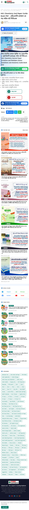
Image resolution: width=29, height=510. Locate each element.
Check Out (3, 504)
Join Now (25, 29)
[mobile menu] (2, 2)
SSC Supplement (12, 469)
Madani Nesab (5, 445)
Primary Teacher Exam (21, 459)
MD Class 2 (24, 445)
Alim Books (24, 374)
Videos (16, 474)
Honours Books (23, 418)
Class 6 (18, 386)
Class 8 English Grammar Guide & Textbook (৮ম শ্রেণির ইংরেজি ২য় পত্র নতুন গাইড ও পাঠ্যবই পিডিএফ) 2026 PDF (17, 347)
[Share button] (23, 112)
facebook (9, 295)
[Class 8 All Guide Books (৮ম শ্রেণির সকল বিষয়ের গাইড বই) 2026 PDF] (4, 361)
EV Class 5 (16, 396)
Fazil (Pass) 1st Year (13, 403)
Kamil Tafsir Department (20, 440)
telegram (9, 291)
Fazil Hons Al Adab (6, 411)
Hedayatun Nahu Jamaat (7, 418)
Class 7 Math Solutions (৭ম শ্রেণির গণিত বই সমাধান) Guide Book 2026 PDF (18, 354)
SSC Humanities (23, 467)
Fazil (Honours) (20, 401)
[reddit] (20, 496)
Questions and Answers (15, 462)
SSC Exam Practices (14, 467)
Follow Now (24, 103)
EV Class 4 (10, 396)
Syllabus (11, 472)
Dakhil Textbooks (5, 394)
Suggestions (4, 472)
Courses (3, 391)
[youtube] (12, 496)
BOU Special (10, 384)
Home (2, 9)
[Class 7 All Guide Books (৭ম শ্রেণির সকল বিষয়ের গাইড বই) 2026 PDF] (4, 331)
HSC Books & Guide (17, 421)
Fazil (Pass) (4, 403)
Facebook (11, 112)
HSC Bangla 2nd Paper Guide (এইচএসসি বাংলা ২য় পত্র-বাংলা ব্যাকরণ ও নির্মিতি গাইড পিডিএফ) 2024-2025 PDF (14, 202)
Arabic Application (6, 377)
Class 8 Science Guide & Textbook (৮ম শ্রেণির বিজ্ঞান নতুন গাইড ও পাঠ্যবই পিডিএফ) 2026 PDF (18, 339)
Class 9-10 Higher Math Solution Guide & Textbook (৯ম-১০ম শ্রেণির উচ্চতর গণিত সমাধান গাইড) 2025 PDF (18, 324)
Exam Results (5, 401)
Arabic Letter (19, 379)
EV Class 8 (10, 399)
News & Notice (15, 455)
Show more (25, 130)
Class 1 (16, 384)
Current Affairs (10, 391)
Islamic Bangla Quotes (6, 430)
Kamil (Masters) (20, 435)
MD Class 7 (4, 450)
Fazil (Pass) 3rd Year (17, 406)
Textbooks (4, 474)
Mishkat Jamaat (5, 452)
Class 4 (8, 386)
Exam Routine (12, 401)
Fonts (3, 416)
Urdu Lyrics (10, 474)
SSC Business (5, 467)
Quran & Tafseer (5, 464)
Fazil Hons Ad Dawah (20, 408)
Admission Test (5, 374)
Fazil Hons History (6, 413)
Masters (12, 445)
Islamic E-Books (16, 430)
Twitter (16, 112)
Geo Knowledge (9, 416)
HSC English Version (14, 423)
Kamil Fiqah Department (19, 438)
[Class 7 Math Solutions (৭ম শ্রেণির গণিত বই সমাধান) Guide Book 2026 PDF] (4, 354)
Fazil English (11, 408)
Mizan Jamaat (14, 452)
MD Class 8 (10, 450)
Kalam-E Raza (12, 435)
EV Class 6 (23, 396)
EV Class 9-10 (17, 399)
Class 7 (23, 386)
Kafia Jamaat (5, 435)
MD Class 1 (18, 445)
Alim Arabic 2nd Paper (15, 374)
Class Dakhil (22, 389)
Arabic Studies (5, 382)
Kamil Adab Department (7, 438)
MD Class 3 (4, 447)
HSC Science (7, 9)
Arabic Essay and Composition (8, 379)
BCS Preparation (21, 382)
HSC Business (5, 423)
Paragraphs (4, 457)
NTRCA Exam (23, 455)
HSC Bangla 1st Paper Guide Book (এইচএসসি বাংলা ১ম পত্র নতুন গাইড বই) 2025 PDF (14, 177)
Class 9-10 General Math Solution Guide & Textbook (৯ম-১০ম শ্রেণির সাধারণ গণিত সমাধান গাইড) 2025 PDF (18, 308)
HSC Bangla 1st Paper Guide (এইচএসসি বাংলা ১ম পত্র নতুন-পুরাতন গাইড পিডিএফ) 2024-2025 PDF (14, 227)
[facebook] (9, 496)
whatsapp (22, 291)
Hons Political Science (6, 421)
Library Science (12, 442)
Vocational (22, 474)
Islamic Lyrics (5, 433)
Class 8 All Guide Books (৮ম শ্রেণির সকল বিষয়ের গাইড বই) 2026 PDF (18, 361)
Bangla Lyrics (13, 382)
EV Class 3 (4, 396)
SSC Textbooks (21, 469)
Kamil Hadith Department (7, 440)
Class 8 (3, 389)
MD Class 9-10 (18, 450)
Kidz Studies (4, 442)
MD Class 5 (17, 447)
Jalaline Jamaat (13, 433)
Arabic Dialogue (15, 377)
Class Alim (15, 389)
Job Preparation (21, 433)
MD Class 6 (24, 447)
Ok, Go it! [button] (5, 507)
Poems (17, 457)
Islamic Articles (5, 428)
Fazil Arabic (4, 408)
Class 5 (13, 386)
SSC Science (4, 469)
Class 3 (3, 386)
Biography (4, 384)
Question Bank (5, 462)
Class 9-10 (9, 389)
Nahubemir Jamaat (6, 455)
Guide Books (17, 416)
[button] (27, 2)
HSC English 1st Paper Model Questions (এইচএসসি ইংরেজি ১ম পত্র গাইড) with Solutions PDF (14, 153)
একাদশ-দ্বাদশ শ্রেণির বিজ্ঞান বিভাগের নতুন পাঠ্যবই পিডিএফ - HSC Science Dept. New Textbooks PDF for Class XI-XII (14, 252)
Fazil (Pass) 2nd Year (6, 406)
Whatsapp (19, 112)
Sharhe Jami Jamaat (15, 464)
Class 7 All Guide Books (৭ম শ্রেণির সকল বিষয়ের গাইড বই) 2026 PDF (17, 330)
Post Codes (12, 459)
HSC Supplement (21, 425)
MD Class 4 (10, 447)
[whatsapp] (17, 496)
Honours (16, 418)
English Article (22, 394)
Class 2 (21, 384)
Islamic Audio (13, 428)
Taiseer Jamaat (18, 472)
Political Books (5, 459)
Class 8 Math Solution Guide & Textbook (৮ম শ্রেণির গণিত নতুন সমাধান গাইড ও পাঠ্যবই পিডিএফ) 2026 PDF (18, 316)
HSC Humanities (5, 425)
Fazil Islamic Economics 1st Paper (19, 413)
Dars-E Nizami (14, 394)
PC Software (11, 457)
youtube (22, 295)
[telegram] (15, 496)
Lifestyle (20, 442)
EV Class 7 (4, 399)
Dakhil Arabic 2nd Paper (21, 391)
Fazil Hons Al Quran (16, 411)
